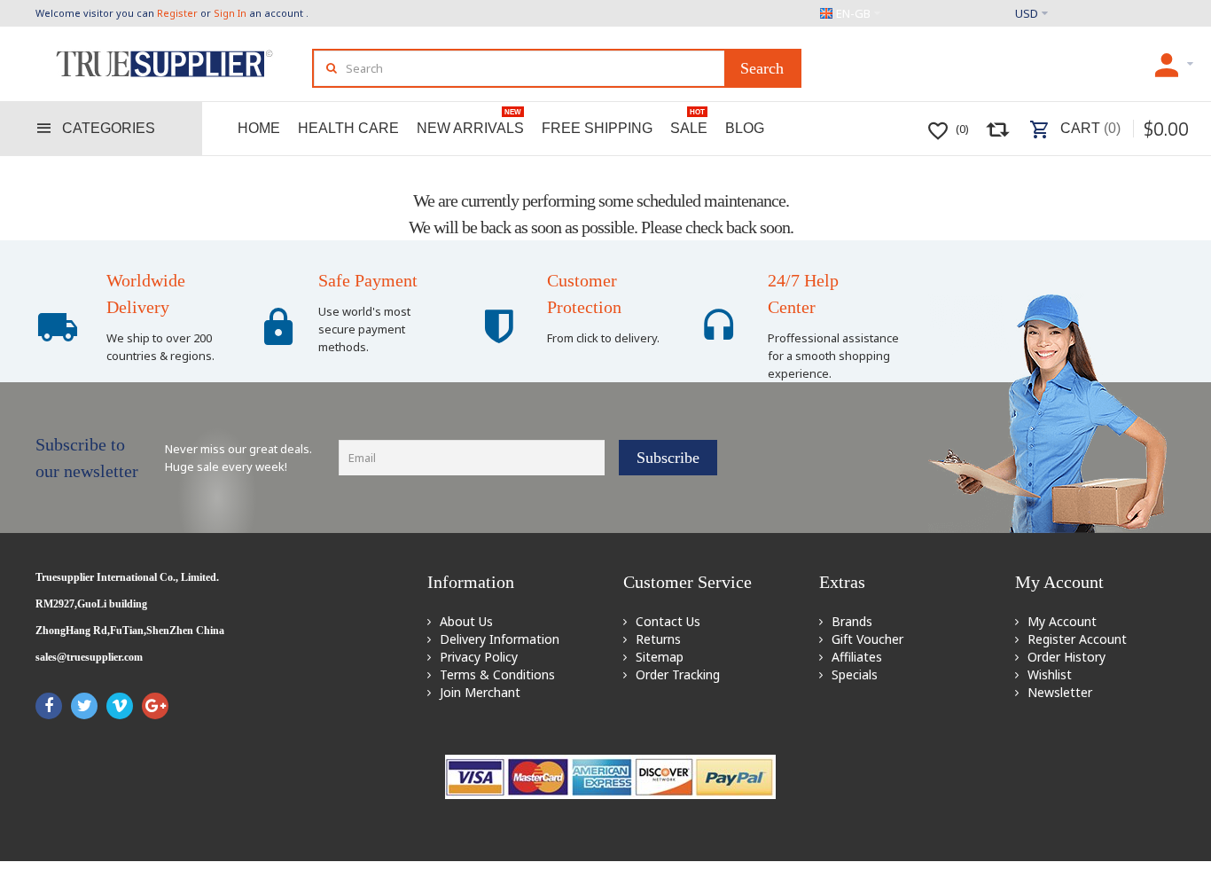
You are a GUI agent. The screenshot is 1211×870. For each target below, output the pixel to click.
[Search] (762, 68)
